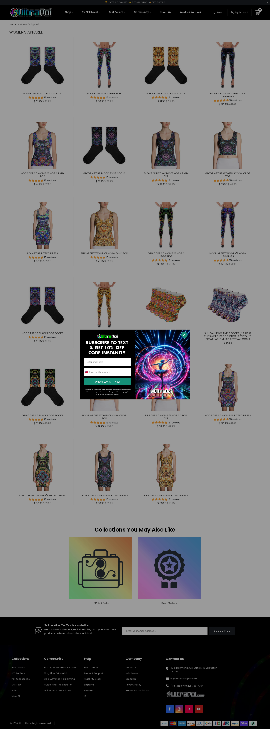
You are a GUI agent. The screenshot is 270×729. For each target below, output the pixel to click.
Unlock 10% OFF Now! (107, 381)
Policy (117, 394)
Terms (111, 394)
